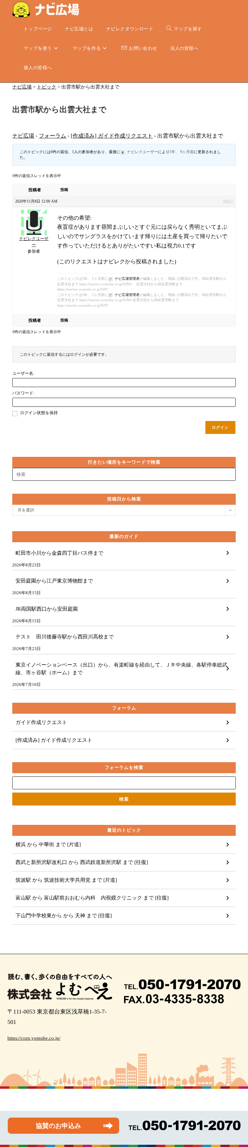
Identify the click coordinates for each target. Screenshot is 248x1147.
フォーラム (52, 136)
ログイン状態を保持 (39, 412)
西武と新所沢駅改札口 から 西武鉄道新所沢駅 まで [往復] (82, 862)
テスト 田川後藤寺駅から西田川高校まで (65, 636)
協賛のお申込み (58, 1125)
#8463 (228, 201)
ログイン (220, 427)
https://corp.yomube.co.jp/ (33, 1038)
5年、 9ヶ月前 (182, 152)
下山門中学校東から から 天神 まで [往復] (64, 915)
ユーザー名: (23, 373)
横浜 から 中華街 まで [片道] (48, 844)
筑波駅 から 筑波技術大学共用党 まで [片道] (66, 880)
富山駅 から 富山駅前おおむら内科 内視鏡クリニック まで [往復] (92, 897)
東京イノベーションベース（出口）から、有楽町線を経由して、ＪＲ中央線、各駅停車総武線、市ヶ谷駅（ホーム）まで (121, 668)
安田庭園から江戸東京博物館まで (54, 581)
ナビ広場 (23, 136)
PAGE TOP (236, 1107)
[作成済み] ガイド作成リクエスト (112, 136)
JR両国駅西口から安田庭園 (47, 609)
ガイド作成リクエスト (41, 722)
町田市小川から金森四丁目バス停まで (59, 553)
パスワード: (23, 393)
